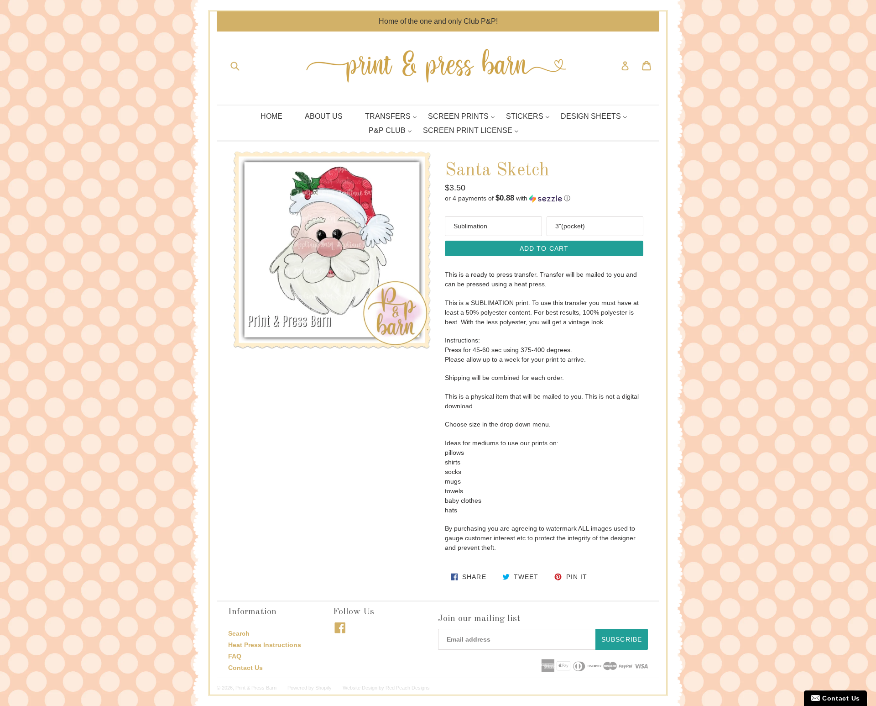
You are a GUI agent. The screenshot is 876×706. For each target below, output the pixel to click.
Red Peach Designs (408, 687)
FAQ (234, 656)
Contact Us (245, 667)
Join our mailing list (479, 618)
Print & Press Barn (255, 687)
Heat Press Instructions (264, 644)
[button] (544, 198)
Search (239, 633)
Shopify (323, 687)
